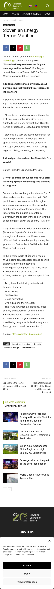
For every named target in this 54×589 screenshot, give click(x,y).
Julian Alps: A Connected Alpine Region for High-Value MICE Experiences (34, 449)
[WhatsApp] (27, 48)
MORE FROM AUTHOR (15, 406)
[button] (49, 540)
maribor (27, 344)
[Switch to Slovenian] (36, 5)
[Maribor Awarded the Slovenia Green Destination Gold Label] (10, 435)
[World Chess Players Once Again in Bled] (10, 478)
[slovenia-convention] (12, 5)
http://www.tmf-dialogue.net (27, 334)
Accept (27, 565)
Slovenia (37, 344)
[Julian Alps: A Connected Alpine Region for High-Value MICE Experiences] (10, 449)
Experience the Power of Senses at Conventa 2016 (14, 386)
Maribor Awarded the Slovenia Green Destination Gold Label (35, 435)
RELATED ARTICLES (15, 402)
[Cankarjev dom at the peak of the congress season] (10, 464)
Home (5, 20)
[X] (13, 48)
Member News (17, 20)
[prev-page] (5, 489)
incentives (16, 344)
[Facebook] (6, 48)
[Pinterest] (20, 48)
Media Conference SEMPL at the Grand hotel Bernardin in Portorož (41, 388)
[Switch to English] (30, 5)
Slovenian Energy (11, 347)
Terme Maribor (28, 347)
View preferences (27, 581)
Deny (27, 573)
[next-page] (10, 489)
